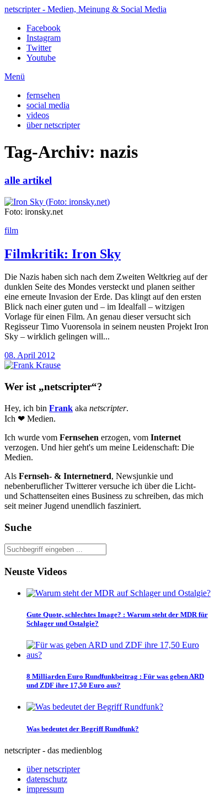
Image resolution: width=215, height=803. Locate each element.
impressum (45, 789)
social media (47, 105)
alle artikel (28, 180)
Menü (14, 76)
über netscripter (53, 125)
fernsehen (43, 95)
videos (37, 115)
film (11, 230)
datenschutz (46, 779)
